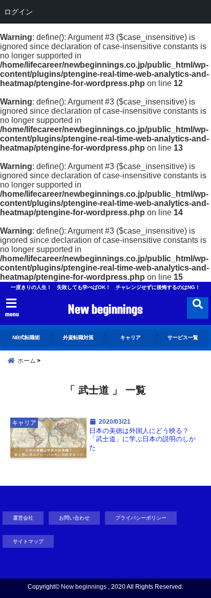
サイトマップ (28, 541)
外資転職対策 (78, 337)
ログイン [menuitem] (18, 11)
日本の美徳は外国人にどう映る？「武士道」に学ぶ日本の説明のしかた (142, 439)
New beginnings (105, 309)
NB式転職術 (26, 337)
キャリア (130, 337)
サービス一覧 (182, 337)
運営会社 (23, 518)
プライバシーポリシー (140, 518)
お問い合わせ (74, 518)
